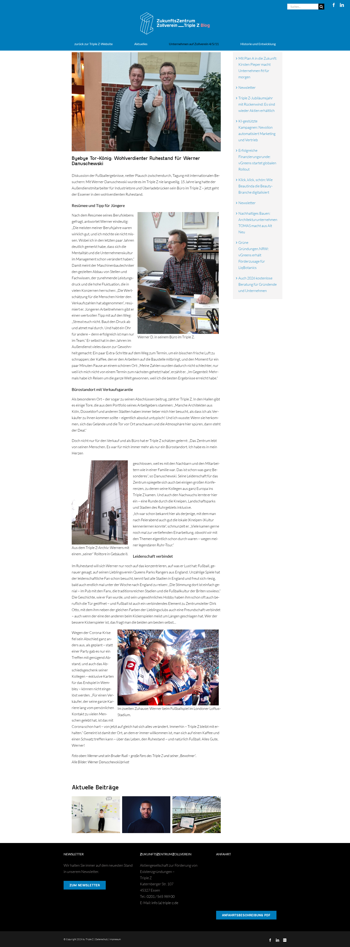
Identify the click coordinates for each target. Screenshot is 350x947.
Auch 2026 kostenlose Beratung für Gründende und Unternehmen (257, 284)
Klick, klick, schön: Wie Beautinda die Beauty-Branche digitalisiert (255, 185)
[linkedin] (342, 5)
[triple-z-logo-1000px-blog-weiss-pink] (175, 11)
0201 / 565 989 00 (161, 896)
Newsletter (247, 87)
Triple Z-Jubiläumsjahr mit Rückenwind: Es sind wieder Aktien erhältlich (256, 104)
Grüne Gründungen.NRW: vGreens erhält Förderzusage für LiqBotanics (253, 255)
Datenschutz (101, 939)
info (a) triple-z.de (165, 902)
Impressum (115, 939)
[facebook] (334, 5)
